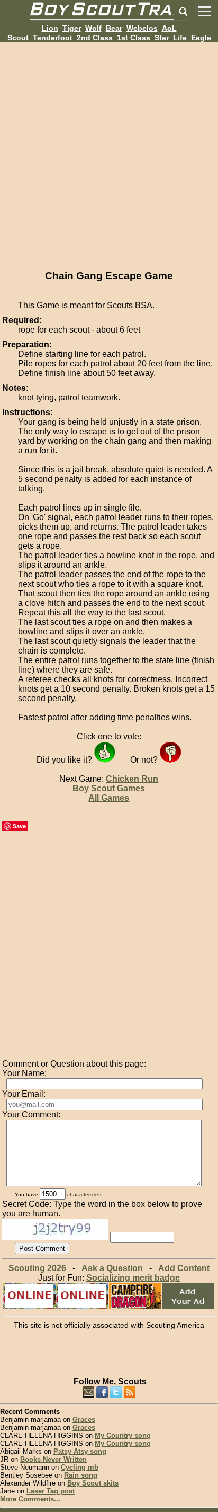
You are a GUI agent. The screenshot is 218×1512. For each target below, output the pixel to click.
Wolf (93, 28)
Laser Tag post (50, 1491)
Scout (18, 37)
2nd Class (95, 37)
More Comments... (30, 1499)
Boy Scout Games (108, 788)
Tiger (71, 28)
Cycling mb (79, 1467)
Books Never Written (53, 1459)
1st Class (133, 37)
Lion (50, 28)
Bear (114, 28)
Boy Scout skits (93, 1483)
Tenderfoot (52, 37)
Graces (83, 1420)
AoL (169, 28)
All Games (108, 797)
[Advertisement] (109, 151)
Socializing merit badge (133, 1277)
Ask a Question (112, 1268)
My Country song (123, 1435)
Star (162, 37)
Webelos (142, 28)
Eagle (201, 37)
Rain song (80, 1475)
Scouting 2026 (37, 1268)
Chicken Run (132, 778)
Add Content (184, 1268)
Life (180, 37)
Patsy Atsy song (79, 1451)
